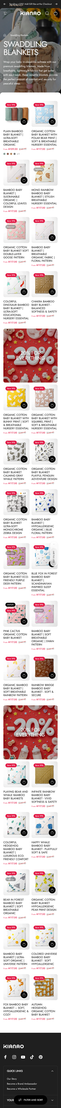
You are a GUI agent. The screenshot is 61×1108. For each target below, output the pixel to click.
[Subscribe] (51, 1077)
